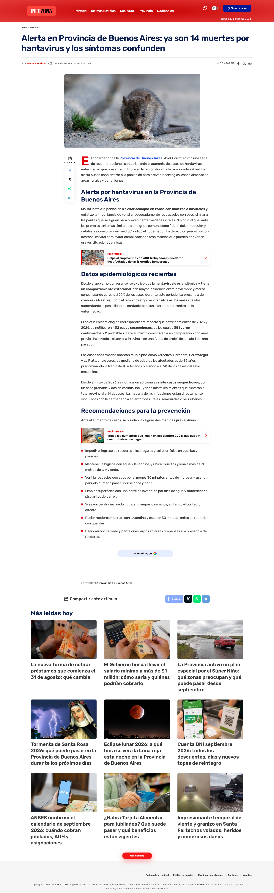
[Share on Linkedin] (69, 197)
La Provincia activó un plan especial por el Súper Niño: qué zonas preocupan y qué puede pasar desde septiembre (209, 677)
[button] (205, 8)
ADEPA (200, 884)
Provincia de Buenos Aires (141, 158)
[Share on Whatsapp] (250, 63)
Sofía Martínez (37, 63)
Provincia (35, 27)
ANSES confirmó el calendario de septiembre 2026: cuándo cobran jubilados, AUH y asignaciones (61, 830)
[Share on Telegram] (206, 599)
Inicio (24, 27)
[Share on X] (244, 63)
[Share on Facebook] (238, 63)
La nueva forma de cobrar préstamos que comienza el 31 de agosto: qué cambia (63, 671)
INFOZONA (62, 884)
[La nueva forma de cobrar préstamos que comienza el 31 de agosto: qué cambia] (64, 639)
